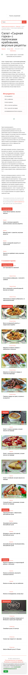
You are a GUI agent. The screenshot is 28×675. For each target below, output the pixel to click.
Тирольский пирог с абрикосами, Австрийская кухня (12, 513)
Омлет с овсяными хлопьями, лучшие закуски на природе (13, 454)
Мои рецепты (19, 18)
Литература (6, 601)
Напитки (5, 560)
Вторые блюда (7, 306)
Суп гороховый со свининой (11, 267)
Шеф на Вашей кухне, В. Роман (12, 649)
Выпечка (5, 510)
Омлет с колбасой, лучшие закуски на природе (13, 478)
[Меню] (9, 18)
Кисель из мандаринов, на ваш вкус (13, 594)
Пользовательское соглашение (13, 660)
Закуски (3, 49)
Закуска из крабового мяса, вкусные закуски (13, 254)
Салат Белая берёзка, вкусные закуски (12, 212)
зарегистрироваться (19, 201)
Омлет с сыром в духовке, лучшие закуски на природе (12, 429)
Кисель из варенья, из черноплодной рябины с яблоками (13, 563)
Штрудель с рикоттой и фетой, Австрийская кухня (11, 534)
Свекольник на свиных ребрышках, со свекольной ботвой (14, 299)
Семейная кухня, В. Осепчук (11, 628)
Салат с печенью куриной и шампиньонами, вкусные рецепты (13, 222)
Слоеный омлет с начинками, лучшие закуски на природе (13, 503)
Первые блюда (7, 265)
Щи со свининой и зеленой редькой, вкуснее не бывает (13, 289)
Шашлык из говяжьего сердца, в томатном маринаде (12, 372)
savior (11, 49)
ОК (5, 671)
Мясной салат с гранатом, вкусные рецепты (13, 233)
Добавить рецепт (14, 18)
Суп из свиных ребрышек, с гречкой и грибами (13, 278)
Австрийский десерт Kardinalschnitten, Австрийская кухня (14, 544)
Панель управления (14, 16)
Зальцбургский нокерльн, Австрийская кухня (10, 523)
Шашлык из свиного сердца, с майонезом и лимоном (11, 348)
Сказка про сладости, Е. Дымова (12, 639)
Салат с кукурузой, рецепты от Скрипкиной (12, 243)
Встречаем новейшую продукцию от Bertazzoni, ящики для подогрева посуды (13, 618)
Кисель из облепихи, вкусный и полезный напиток (12, 573)
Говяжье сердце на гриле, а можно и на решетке (13, 397)
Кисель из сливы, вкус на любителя (13, 583)
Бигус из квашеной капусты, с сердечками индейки (11, 324)
